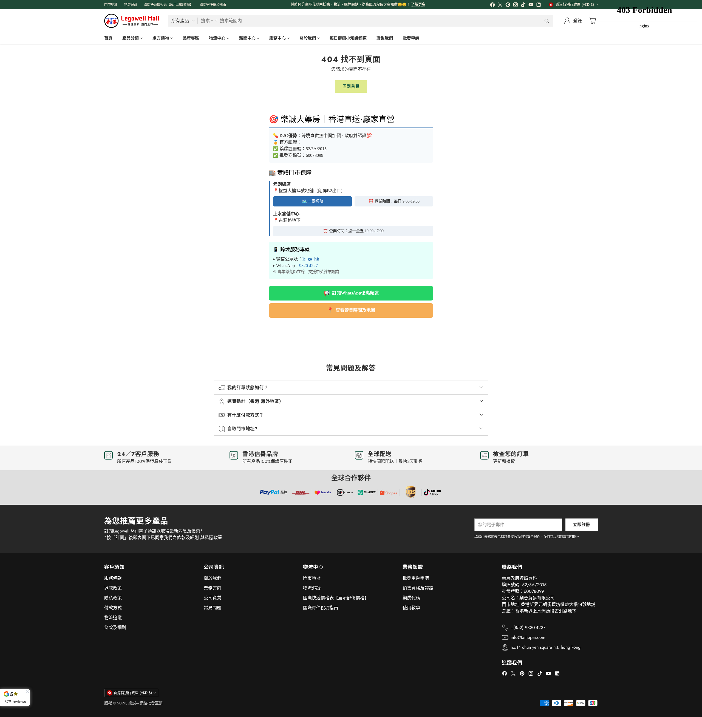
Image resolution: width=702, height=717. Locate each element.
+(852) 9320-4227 (528, 627)
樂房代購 (411, 598)
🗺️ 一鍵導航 (312, 201)
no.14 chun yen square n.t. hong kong (546, 647)
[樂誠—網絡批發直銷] (131, 21)
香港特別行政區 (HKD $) (575, 4)
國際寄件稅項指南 (320, 608)
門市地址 (312, 578)
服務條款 (113, 578)
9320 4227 (308, 265)
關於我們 (212, 578)
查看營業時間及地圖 (351, 310)
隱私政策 (113, 598)
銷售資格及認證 (418, 588)
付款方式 (113, 608)
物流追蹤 (113, 617)
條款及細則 (115, 627)
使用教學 (411, 608)
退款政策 (113, 588)
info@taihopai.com (528, 637)
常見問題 (212, 608)
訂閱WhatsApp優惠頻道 (351, 293)
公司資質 (212, 598)
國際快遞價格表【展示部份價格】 (336, 598)
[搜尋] (547, 21)
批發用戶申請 (416, 578)
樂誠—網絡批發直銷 (145, 703)
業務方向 (212, 588)
